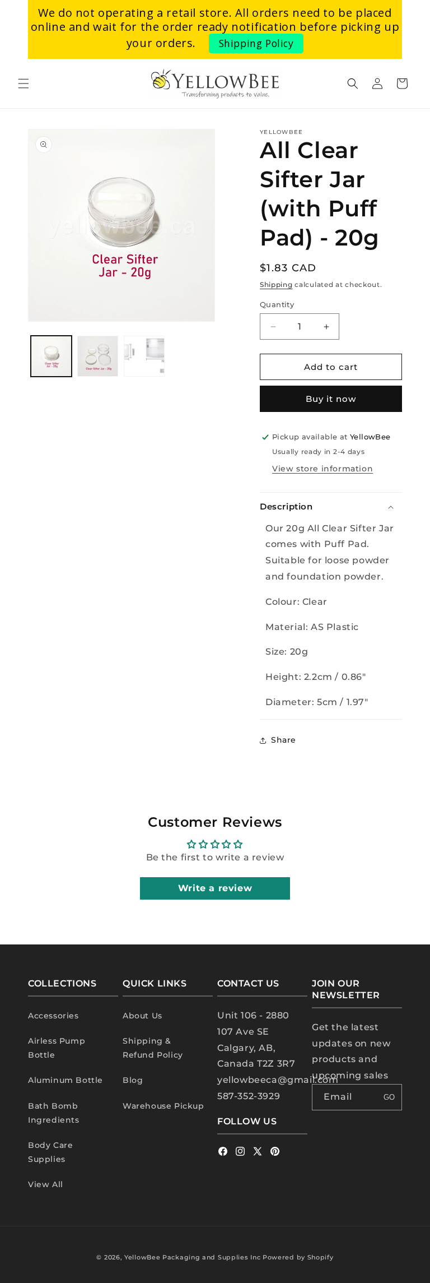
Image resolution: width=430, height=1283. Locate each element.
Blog (133, 1080)
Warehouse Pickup (163, 1106)
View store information (322, 469)
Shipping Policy (256, 43)
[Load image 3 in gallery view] (144, 356)
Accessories (53, 1016)
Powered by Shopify (298, 1257)
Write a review (215, 888)
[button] (23, 83)
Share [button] (283, 740)
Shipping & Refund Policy (153, 1048)
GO (389, 1097)
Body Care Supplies (50, 1152)
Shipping (276, 284)
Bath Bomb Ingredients (54, 1113)
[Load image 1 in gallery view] (51, 356)
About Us (142, 1016)
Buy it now (331, 398)
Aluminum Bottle (65, 1080)
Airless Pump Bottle (56, 1048)
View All (45, 1184)
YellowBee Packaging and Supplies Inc (192, 1257)
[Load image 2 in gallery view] (97, 356)
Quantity (277, 304)
